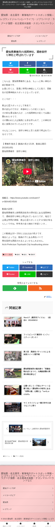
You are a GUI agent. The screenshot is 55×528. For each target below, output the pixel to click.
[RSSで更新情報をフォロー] (40, 288)
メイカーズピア (9, 495)
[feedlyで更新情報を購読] (15, 288)
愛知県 (5, 502)
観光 (25, 254)
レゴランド (7, 509)
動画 (18, 254)
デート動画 (8, 254)
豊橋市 (32, 254)
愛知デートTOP (9, 488)
